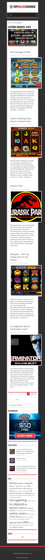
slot (26, 522)
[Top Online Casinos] (23, 7)
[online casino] (25, 439)
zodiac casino (17, 527)
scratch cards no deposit (16, 519)
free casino (24, 486)
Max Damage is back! (20, 52)
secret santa (26, 519)
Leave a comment (27, 55)
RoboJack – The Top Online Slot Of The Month (19, 257)
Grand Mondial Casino (21, 495)
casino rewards (25, 483)
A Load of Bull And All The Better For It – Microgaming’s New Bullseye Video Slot (22, 35)
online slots (14, 516)
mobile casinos (31, 501)
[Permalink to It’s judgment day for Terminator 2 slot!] (26, 365)
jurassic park (31, 495)
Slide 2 (22, 45)
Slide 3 (32, 45)
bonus (13, 483)
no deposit (16, 504)
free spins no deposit (23, 493)
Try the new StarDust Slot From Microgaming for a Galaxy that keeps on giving (26, 468)
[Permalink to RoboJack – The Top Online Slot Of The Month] (26, 296)
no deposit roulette (20, 510)
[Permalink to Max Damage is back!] (26, 88)
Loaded (11, 497)
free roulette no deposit (21, 491)
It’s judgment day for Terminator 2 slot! (20, 328)
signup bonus (16, 522)
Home (10, 23)
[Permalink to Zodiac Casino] (12, 463)
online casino (18, 513)
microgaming (18, 500)
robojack (30, 517)
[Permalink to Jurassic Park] (26, 222)
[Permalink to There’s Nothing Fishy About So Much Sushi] (26, 157)
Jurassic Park (16, 185)
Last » (17, 399)
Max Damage (17, 497)
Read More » (22, 110)
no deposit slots (31, 510)
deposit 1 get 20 (15, 486)
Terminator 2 (19, 525)
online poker (30, 514)
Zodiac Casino (20, 458)
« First (11, 394)
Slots (30, 522)
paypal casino (24, 517)
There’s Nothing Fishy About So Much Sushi (20, 120)
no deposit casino (18, 506)
